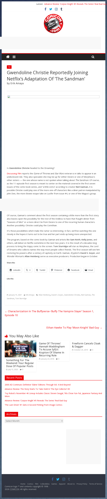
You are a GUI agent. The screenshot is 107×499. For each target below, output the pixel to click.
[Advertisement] (83, 446)
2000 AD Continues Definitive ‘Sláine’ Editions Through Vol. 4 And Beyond (37, 384)
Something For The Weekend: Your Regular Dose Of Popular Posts (20, 363)
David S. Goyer (57, 295)
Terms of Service (95, 484)
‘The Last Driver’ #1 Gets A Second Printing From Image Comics (33, 405)
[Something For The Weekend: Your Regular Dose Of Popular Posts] (21, 342)
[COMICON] (53, 14)
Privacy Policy (82, 484)
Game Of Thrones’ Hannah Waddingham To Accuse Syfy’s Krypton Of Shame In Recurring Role (52, 349)
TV (9, 67)
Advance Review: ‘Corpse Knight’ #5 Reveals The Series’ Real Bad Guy (75, 4)
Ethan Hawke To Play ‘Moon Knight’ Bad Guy (74, 327)
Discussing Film (14, 173)
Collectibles (44, 484)
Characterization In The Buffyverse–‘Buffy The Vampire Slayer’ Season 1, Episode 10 (49, 313)
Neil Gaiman (86, 295)
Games (54, 484)
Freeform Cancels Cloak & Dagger (86, 345)
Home (22, 484)
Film (36, 484)
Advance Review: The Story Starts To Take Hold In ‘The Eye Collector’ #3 (37, 389)
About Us (71, 484)
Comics (30, 484)
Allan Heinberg (44, 295)
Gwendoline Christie (72, 295)
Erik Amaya (30, 295)
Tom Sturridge (21, 298)
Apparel (62, 484)
